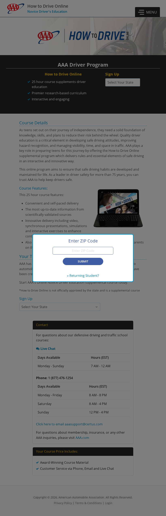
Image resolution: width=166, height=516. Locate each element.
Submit (83, 261)
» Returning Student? (83, 275)
